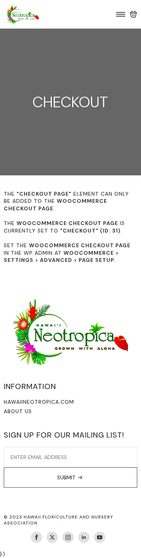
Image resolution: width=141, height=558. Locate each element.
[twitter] (52, 537)
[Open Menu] (120, 14)
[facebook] (36, 537)
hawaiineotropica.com (39, 401)
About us (18, 411)
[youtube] (99, 537)
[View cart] (133, 14)
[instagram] (68, 537)
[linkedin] (83, 537)
